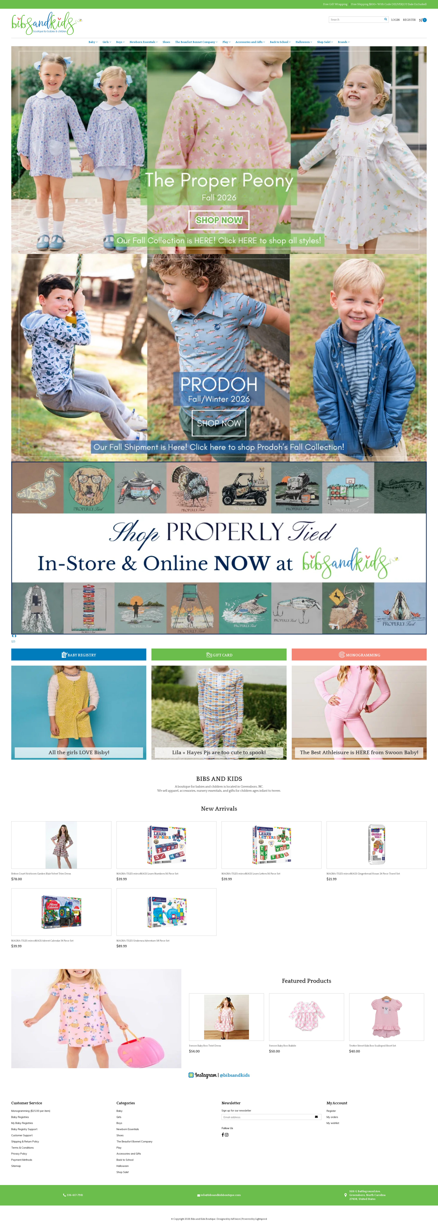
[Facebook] (223, 1135)
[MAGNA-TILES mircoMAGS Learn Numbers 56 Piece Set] (166, 844)
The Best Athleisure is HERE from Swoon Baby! (359, 753)
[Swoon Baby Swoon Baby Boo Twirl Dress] (226, 1016)
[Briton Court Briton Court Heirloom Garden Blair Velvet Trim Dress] (61, 844)
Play (226, 42)
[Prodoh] (219, 357)
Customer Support (22, 1135)
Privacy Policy (19, 1153)
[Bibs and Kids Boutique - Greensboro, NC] (46, 23)
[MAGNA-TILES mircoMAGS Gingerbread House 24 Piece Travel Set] (376, 844)
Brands (343, 42)
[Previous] (12, 636)
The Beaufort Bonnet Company (195, 42)
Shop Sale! (324, 42)
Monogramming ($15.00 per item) (30, 1110)
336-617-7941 (74, 1195)
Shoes (166, 42)
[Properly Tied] (219, 547)
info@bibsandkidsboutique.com (221, 1195)
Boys (119, 42)
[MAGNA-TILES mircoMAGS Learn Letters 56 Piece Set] (271, 844)
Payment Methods (21, 1159)
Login (395, 19)
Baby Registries (20, 1117)
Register (409, 19)
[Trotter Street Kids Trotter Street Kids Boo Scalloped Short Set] (386, 1016)
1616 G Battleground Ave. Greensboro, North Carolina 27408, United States (367, 1195)
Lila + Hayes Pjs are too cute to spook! (219, 753)
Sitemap (16, 1166)
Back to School (279, 42)
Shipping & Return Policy (25, 1141)
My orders (332, 1117)
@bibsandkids (235, 1075)
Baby (92, 42)
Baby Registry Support (24, 1129)
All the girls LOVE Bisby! (78, 753)
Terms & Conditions (22, 1147)
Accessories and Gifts (249, 42)
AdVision (235, 1219)
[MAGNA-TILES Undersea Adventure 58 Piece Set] (166, 911)
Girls (106, 42)
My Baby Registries (22, 1123)
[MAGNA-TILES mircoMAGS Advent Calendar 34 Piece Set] (61, 911)
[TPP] (219, 149)
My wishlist (333, 1123)
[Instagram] (226, 1135)
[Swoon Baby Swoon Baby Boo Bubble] (306, 1016)
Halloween (303, 42)
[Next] (15, 636)
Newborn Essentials (143, 42)
